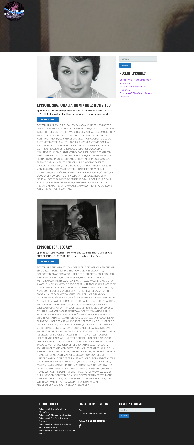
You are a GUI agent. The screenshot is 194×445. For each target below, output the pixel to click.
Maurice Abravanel (57, 368)
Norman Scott (46, 179)
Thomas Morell (73, 378)
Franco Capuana (47, 162)
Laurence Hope (80, 358)
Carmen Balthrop (93, 301)
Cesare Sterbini (61, 148)
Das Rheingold (87, 152)
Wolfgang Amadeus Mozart (71, 385)
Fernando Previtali (76, 158)
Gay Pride (54, 277)
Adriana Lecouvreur (72, 138)
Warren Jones (58, 381)
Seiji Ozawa (80, 375)
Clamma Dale (66, 307)
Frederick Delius (93, 321)
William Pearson (78, 381)
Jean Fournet (75, 172)
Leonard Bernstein (103, 358)
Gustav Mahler (90, 165)
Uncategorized (82, 135)
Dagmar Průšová (69, 311)
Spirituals (56, 378)
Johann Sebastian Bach (65, 280)
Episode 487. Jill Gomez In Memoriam (55, 415)
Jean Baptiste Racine (74, 341)
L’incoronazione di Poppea (53, 358)
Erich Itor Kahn (47, 317)
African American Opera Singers (70, 267)
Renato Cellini (99, 182)
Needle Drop (64, 135)
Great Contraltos (102, 128)
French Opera (53, 128)
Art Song (55, 125)
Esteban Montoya (69, 317)
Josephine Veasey (80, 351)
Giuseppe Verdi (71, 165)
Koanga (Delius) (95, 354)
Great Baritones (90, 277)
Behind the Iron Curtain (75, 270)
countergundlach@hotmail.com (92, 413)
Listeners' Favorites (67, 132)
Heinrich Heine (80, 334)
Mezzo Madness (90, 132)
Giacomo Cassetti (94, 162)
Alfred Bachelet (62, 290)
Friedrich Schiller (70, 162)
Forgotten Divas (47, 274)
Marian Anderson (66, 361)
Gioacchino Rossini (49, 165)
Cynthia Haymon (47, 311)
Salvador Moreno (88, 185)
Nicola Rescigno (95, 175)
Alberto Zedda (101, 138)
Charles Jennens (82, 304)
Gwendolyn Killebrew (80, 328)
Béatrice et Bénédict (67, 297)
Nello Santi (77, 175)
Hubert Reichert (75, 338)
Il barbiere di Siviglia (89, 169)
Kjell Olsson (77, 354)
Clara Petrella (81, 148)
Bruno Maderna (89, 145)
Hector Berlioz (60, 334)
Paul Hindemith (58, 371)
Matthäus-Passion (85, 365)
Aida (88, 138)
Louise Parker (45, 361)
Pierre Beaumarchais (60, 182)
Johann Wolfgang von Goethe (56, 348)
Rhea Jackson (45, 375)
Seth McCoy (95, 375)
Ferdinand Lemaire (99, 155)
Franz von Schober (70, 321)
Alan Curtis (44, 290)
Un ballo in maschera (58, 189)
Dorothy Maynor (91, 311)
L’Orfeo (104, 172)
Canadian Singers (86, 125)
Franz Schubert (69, 274)
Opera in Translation (88, 284)
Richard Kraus (46, 185)
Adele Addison (103, 287)
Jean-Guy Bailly (97, 341)
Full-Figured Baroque (76, 128)
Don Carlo (61, 155)
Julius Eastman (58, 354)
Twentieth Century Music (62, 287)
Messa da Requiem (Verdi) (86, 368)
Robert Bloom (64, 375)
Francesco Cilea (99, 158)
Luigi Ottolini (60, 175)
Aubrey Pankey (56, 294)
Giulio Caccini (92, 324)
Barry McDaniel (68, 145)
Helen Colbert (100, 334)
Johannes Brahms (88, 348)
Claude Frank (84, 307)
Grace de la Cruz (55, 328)
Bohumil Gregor (70, 301)
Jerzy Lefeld (69, 344)
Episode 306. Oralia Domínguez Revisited (74, 105)
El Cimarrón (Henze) (77, 314)
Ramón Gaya (81, 182)
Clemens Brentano (65, 152)
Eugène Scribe (77, 155)
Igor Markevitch (64, 169)
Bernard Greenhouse (94, 297)
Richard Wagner (66, 185)
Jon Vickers (92, 172)
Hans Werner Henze (94, 331)
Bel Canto (68, 125)
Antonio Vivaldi (47, 145)
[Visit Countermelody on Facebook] (80, 427)
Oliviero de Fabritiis (68, 179)
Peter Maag (76, 371)
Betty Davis (52, 301)
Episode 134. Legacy (54, 247)
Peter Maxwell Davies (98, 371)
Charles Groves (61, 304)
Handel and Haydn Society (64, 331)
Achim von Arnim (47, 138)
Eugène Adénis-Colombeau (97, 317)
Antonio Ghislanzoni (74, 142)
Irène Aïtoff (58, 172)
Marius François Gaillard (94, 361)
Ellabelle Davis (100, 314)
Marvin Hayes (45, 365)
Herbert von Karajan (50, 338)
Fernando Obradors (50, 158)
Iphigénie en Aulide (49, 341)
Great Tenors (45, 132)
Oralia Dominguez (93, 179)
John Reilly (107, 348)
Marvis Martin (64, 365)
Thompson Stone (94, 378)
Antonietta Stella (48, 142)
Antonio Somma (99, 142)
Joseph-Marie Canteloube (53, 351)
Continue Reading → (48, 119)
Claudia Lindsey (103, 307)
